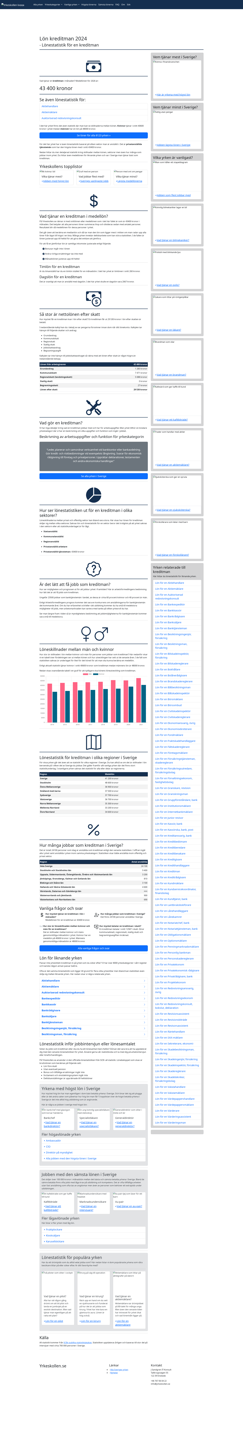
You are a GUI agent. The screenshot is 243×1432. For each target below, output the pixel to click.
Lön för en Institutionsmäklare (173, 806)
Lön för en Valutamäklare (170, 1093)
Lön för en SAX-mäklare (169, 1037)
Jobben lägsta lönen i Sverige (173, 145)
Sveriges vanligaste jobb (94, 181)
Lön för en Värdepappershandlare (175, 1098)
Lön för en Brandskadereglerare (174, 681)
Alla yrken (38, 4)
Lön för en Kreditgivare (168, 859)
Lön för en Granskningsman (171, 794)
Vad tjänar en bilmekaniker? (173, 240)
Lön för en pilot (54, 1321)
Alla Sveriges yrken (119, 1369)
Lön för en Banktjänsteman (171, 628)
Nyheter (114, 1372)
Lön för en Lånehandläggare (171, 911)
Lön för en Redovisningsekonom (174, 998)
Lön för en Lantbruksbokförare (173, 905)
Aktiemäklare (49, 112)
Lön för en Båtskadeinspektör (172, 693)
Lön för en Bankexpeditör (170, 604)
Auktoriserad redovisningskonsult (61, 118)
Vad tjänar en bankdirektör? (52, 1124)
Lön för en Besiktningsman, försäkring (171, 645)
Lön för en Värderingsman (170, 1122)
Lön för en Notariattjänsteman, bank (176, 928)
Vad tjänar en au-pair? (129, 1206)
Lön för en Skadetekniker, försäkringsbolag (170, 1079)
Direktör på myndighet (59, 1152)
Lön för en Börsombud (168, 705)
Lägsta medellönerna (129, 181)
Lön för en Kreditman (167, 871)
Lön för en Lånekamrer (168, 917)
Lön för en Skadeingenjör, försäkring (176, 1059)
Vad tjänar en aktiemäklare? (173, 464)
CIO (47, 1146)
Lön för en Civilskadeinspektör (173, 711)
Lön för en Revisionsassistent (172, 1013)
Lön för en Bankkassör (168, 610)
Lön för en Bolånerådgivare (171, 675)
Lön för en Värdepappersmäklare (174, 1104)
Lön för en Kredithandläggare (172, 865)
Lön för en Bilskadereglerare (171, 663)
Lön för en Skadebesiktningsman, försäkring (174, 1051)
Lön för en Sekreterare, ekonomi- (174, 1043)
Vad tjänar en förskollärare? (173, 555)
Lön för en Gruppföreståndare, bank (176, 800)
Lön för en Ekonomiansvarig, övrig (175, 723)
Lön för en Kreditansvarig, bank (173, 835)
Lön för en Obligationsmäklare (173, 934)
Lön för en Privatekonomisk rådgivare (177, 970)
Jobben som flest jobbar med (174, 195)
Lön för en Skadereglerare (170, 1071)
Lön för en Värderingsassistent (173, 1116)
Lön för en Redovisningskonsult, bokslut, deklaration (174, 1006)
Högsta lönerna (88, 4)
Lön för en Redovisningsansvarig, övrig (174, 990)
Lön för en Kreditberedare (170, 847)
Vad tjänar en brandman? (171, 374)
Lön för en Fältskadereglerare (172, 747)
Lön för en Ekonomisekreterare (173, 729)
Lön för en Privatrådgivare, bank (174, 976)
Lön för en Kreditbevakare (170, 853)
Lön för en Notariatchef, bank (172, 923)
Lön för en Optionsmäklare (171, 940)
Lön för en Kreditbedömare (171, 841)
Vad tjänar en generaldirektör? (125, 1124)
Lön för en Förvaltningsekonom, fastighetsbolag (174, 780)
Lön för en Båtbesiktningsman (172, 687)
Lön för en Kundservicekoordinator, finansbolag (175, 891)
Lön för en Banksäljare (168, 622)
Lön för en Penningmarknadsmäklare (177, 946)
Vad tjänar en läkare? (169, 330)
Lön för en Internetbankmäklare (174, 812)
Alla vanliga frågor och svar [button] (94, 948)
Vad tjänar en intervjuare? (87, 1208)
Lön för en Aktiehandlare (169, 583)
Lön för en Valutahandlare (170, 1087)
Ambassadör (53, 1140)
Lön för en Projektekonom (170, 982)
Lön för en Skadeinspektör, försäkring (177, 1065)
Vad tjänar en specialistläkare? (89, 1124)
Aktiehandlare (50, 106)
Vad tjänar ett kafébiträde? (52, 1208)
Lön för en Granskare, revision (172, 788)
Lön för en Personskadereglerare (174, 958)
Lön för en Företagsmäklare (171, 753)
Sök (128, 4)
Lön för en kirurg (91, 1321)
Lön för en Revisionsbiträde (171, 1019)
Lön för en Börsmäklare (169, 699)
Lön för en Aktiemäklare (169, 588)
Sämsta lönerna (105, 4)
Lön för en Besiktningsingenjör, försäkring (173, 636)
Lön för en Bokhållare (167, 669)
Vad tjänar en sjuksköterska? (173, 510)
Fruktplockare (53, 1229)
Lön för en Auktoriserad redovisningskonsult (169, 596)
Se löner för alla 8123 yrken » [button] (93, 135)
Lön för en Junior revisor (169, 817)
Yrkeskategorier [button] (53, 4)
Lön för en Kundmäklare (169, 883)
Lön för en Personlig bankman (172, 952)
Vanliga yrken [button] (71, 4)
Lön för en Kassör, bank (168, 823)
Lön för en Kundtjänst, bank (171, 899)
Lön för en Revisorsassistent (171, 1025)
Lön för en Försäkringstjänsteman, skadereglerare (175, 760)
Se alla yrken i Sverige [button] (93, 476)
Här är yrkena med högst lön (173, 94)
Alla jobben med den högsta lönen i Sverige (70, 1158)
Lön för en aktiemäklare (122, 1322)
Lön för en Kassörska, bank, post (174, 829)
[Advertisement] (115, 17)
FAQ (117, 4)
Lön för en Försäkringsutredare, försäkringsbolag (173, 770)
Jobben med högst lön (56, 181)
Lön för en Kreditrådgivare (170, 877)
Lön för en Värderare (167, 1110)
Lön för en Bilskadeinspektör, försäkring (172, 655)
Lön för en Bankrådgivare (170, 616)
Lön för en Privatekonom (169, 964)
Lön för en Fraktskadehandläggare (175, 741)
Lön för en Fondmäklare (169, 735)
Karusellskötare (54, 1241)
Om (123, 4)
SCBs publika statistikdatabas (78, 1342)
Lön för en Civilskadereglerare (172, 717)
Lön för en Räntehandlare (170, 1031)
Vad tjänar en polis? (168, 285)
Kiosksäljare (52, 1235)
